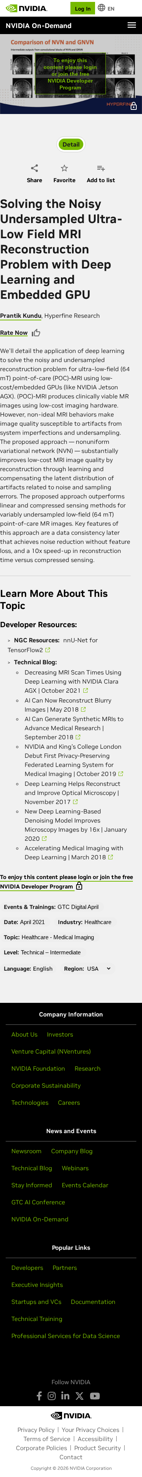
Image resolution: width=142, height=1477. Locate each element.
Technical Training (36, 1318)
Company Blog (72, 1151)
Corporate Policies (41, 1448)
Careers (69, 1102)
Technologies (29, 1102)
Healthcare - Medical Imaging (58, 937)
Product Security (97, 1448)
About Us (24, 1034)
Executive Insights (37, 1284)
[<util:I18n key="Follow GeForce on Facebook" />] (39, 1395)
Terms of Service (46, 1439)
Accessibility (95, 1439)
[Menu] (131, 25)
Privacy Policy (36, 1429)
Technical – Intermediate (51, 952)
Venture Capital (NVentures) (51, 1051)
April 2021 (32, 922)
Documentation (93, 1301)
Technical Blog (31, 1168)
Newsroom (26, 1151)
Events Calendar (85, 1185)
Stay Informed (31, 1185)
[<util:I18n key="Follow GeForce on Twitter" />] (79, 1395)
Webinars (75, 1168)
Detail (71, 144)
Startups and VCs (36, 1301)
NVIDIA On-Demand (40, 1219)
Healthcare (97, 922)
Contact (71, 1457)
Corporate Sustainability (46, 1085)
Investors (60, 1034)
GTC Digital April (78, 907)
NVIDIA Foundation (38, 1068)
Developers (27, 1267)
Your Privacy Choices (90, 1429)
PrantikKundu (20, 315)
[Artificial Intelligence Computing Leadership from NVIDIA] (26, 8)
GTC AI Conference (38, 1202)
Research (88, 1068)
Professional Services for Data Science (65, 1336)
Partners (65, 1267)
